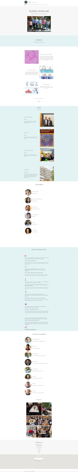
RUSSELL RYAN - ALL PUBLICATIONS (30, 329)
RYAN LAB (29, 1)
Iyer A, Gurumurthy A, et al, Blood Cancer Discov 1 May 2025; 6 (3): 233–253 (34, 272)
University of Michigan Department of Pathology (32, 2)
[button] (39, 101)
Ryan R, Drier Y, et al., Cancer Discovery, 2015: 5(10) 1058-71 (32, 320)
